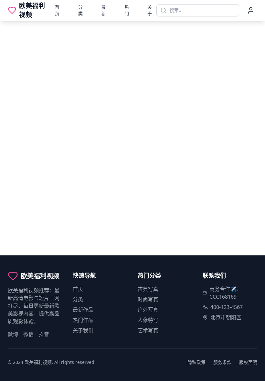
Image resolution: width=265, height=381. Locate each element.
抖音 (44, 334)
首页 (57, 10)
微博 (13, 334)
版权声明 (248, 362)
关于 (149, 10)
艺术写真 (148, 330)
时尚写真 (148, 299)
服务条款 (222, 362)
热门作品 (83, 320)
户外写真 (148, 309)
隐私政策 (196, 362)
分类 (80, 10)
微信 (28, 334)
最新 (103, 10)
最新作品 (83, 309)
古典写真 (148, 289)
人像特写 (148, 320)
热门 (126, 10)
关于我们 (83, 330)
